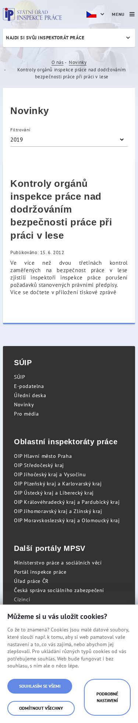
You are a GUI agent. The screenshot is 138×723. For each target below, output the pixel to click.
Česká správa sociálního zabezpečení (59, 590)
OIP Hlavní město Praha (43, 456)
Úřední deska (30, 395)
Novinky (77, 62)
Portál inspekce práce (40, 572)
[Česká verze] (96, 14)
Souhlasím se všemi (39, 686)
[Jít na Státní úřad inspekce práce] (32, 14)
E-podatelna (29, 386)
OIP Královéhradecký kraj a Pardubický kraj (67, 502)
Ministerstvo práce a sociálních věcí (58, 562)
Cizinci (22, 599)
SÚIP (19, 377)
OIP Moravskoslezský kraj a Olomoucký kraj (67, 520)
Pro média (26, 413)
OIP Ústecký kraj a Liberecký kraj (54, 492)
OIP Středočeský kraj (39, 465)
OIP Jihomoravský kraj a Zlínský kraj (58, 511)
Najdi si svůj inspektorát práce (45, 38)
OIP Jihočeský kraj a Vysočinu (50, 474)
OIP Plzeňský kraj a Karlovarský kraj (58, 483)
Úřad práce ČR (31, 581)
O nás (58, 62)
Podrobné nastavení (107, 697)
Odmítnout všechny (41, 708)
